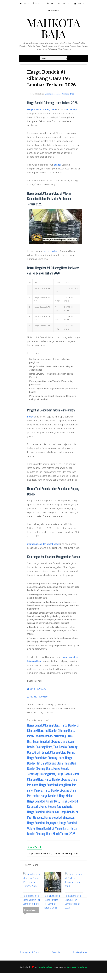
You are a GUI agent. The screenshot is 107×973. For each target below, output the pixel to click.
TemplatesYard (44, 967)
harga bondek (50, 251)
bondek (57, 164)
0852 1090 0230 (37, 688)
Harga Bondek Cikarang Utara (41, 109)
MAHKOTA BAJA (53, 28)
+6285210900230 (38, 696)
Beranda (56, 952)
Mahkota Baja (70, 109)
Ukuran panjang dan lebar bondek (43, 544)
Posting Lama (80, 952)
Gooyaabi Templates (77, 967)
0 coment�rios (68, 94)
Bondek (31, 416)
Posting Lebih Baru (29, 952)
